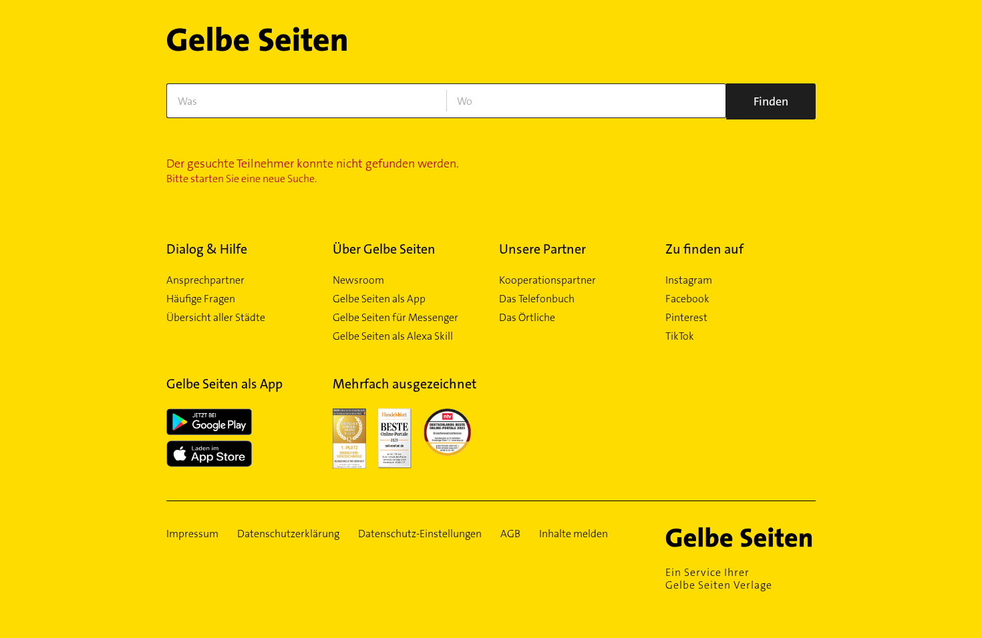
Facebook (687, 299)
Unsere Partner (542, 249)
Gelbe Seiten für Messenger (395, 317)
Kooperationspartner (547, 280)
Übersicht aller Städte (215, 317)
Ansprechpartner (205, 280)
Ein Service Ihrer (718, 578)
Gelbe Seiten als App (379, 299)
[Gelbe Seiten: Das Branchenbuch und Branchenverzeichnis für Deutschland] (256, 44)
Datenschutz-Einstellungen (420, 534)
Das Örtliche (527, 317)
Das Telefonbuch (537, 299)
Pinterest (686, 317)
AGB (510, 534)
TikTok (679, 336)
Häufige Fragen (200, 299)
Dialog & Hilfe (206, 249)
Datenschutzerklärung (288, 534)
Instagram (688, 280)
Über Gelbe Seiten (384, 249)
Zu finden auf (704, 249)
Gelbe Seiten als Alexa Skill (393, 336)
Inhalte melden (573, 534)
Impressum (192, 534)
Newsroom (358, 280)
